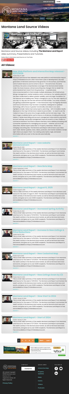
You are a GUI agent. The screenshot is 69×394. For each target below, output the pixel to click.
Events (40, 381)
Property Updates (41, 373)
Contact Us (28, 369)
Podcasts (41, 388)
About (57, 18)
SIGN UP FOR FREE (48, 2)
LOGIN (58, 2)
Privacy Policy (7, 383)
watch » (16, 136)
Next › (42, 340)
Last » (48, 340)
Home (21, 18)
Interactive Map (43, 368)
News (40, 377)
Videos (40, 384)
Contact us (64, 18)
